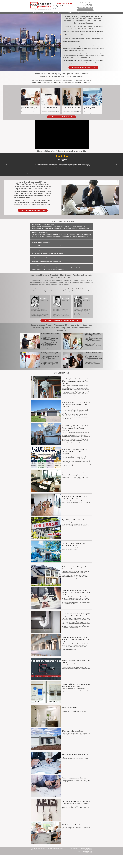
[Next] (116, 165)
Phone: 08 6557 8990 (87, 5)
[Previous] (6, 165)
